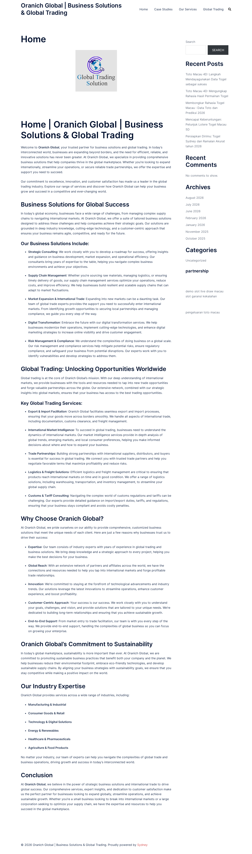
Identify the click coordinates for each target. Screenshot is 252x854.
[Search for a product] (229, 9)
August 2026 (195, 198)
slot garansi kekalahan (201, 296)
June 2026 (193, 211)
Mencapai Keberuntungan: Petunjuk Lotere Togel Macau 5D (206, 124)
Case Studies (163, 9)
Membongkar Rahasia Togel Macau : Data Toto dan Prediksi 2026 (205, 108)
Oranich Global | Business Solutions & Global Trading (71, 9)
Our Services (188, 9)
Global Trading (213, 9)
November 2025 (197, 231)
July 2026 (193, 204)
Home (143, 9)
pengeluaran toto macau (203, 312)
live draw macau (212, 291)
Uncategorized (196, 260)
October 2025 (195, 238)
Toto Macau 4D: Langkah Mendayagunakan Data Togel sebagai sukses (206, 79)
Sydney (142, 845)
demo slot (193, 291)
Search (190, 42)
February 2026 (196, 218)
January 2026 (195, 225)
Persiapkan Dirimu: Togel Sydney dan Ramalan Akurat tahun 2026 (205, 141)
